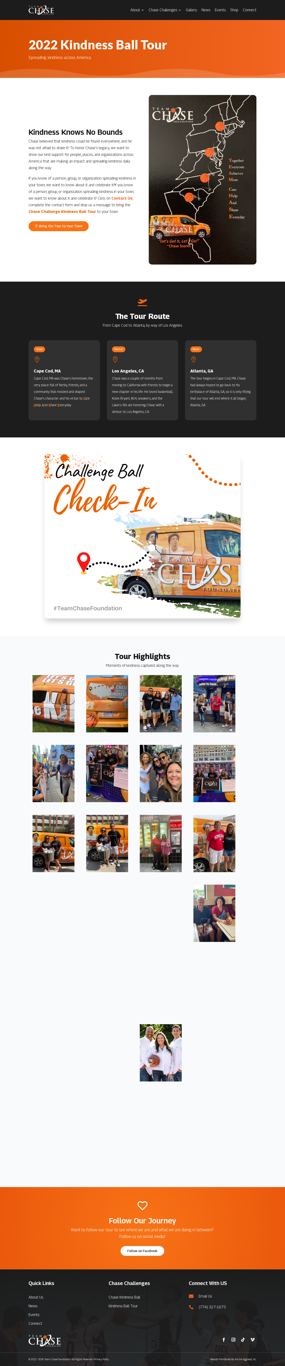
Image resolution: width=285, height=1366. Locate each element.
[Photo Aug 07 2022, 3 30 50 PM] (214, 1080)
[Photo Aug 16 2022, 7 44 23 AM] (161, 800)
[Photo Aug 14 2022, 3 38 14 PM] (107, 870)
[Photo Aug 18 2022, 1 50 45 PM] (161, 730)
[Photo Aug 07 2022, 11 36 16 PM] (53, 1080)
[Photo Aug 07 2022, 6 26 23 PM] (107, 1080)
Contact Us (121, 198)
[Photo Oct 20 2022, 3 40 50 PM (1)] (107, 730)
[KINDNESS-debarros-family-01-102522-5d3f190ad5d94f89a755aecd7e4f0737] (161, 1080)
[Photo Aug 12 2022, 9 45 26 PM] (161, 870)
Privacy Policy (101, 1359)
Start (39, 349)
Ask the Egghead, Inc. (245, 1359)
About (135, 10)
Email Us (205, 1296)
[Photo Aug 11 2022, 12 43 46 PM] (214, 940)
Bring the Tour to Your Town (60, 226)
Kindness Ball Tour (123, 1306)
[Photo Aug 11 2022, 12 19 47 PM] (53, 1010)
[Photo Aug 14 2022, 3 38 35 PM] (53, 870)
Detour (119, 349)
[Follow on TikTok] (243, 1340)
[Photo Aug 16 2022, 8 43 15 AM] (214, 730)
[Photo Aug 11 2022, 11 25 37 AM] (107, 1149)
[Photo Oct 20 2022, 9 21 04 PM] (53, 730)
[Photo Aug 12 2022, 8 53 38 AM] (214, 870)
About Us (36, 1297)
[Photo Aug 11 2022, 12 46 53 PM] (161, 940)
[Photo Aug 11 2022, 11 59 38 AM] (107, 1010)
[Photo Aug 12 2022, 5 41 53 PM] (107, 940)
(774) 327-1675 (212, 1307)
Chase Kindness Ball (124, 1297)
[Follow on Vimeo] (252, 1340)
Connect (249, 10)
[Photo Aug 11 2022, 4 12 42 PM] (214, 1010)
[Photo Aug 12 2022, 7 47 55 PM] (53, 940)
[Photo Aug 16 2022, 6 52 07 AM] (214, 800)
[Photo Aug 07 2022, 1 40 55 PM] (53, 1149)
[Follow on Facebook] (224, 1340)
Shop (234, 10)
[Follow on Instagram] (233, 1340)
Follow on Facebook (142, 1251)
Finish (196, 349)
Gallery (191, 10)
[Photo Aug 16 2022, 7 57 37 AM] (53, 800)
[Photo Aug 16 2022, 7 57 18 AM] (107, 800)
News (206, 10)
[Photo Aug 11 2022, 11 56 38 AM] (161, 1010)
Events (220, 10)
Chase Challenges (163, 10)
